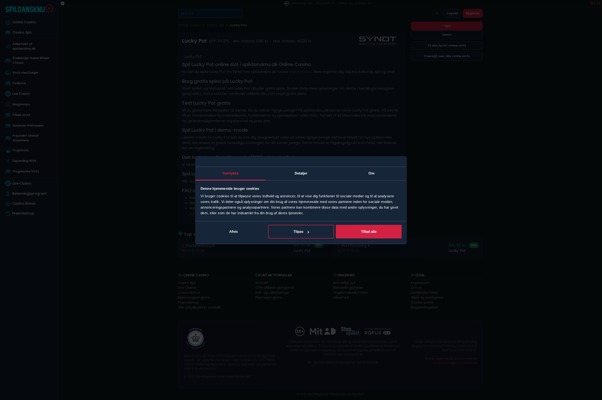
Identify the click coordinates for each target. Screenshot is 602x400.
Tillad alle (368, 232)
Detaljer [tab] (301, 173)
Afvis (233, 232)
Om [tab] (371, 173)
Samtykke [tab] (230, 173)
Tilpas (298, 232)
